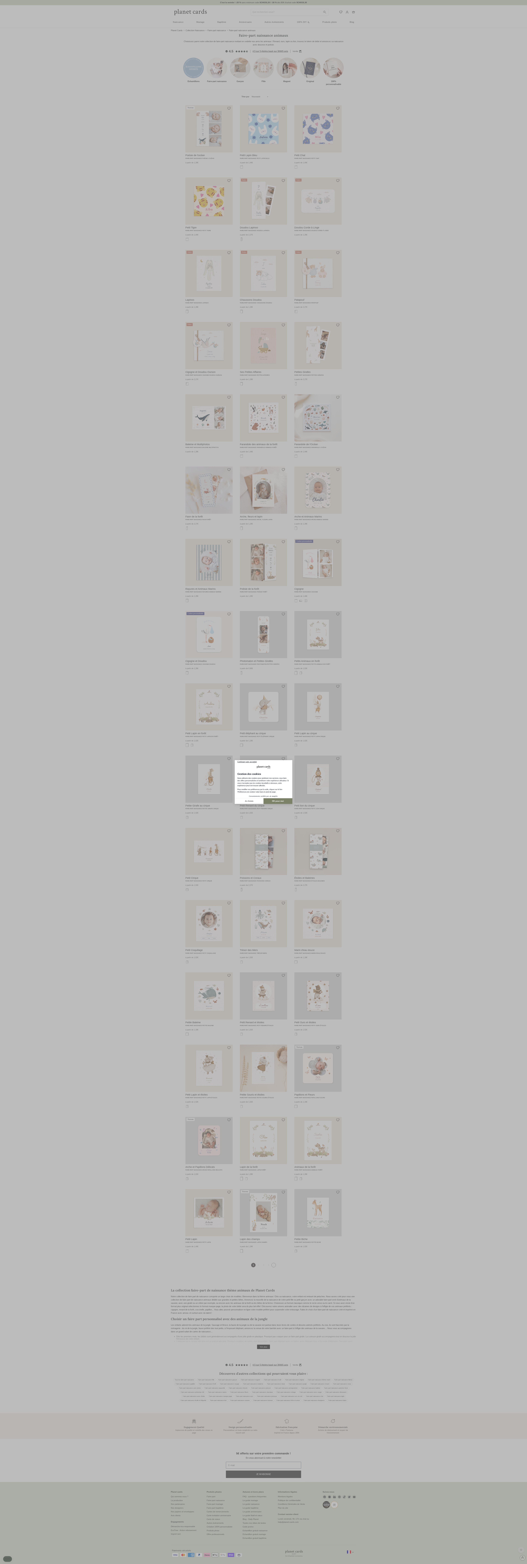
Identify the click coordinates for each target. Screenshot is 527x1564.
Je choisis (249, 801)
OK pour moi (278, 801)
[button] (7, 1559)
